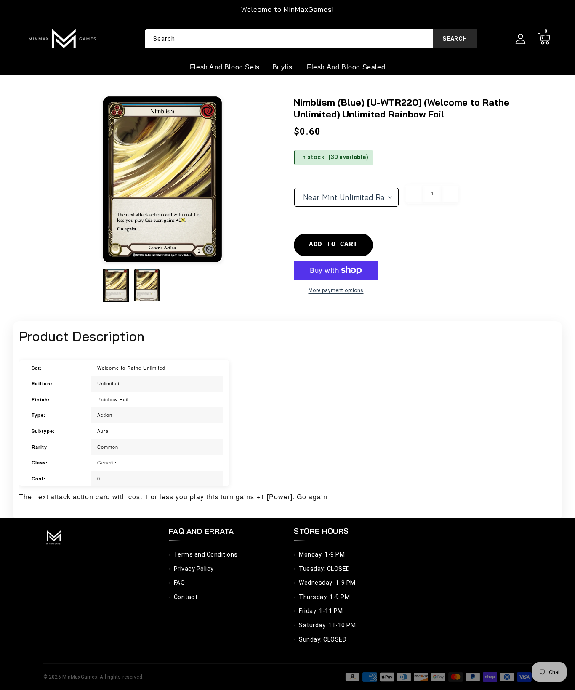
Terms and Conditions (206, 554)
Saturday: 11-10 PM (327, 625)
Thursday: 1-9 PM (324, 597)
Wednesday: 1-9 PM (327, 582)
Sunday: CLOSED (322, 639)
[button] (543, 38)
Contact (186, 597)
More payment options (336, 290)
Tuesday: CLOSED (324, 568)
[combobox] (311, 38)
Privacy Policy (194, 568)
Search (454, 38)
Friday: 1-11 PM (321, 610)
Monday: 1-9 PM (322, 554)
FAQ (179, 582)
